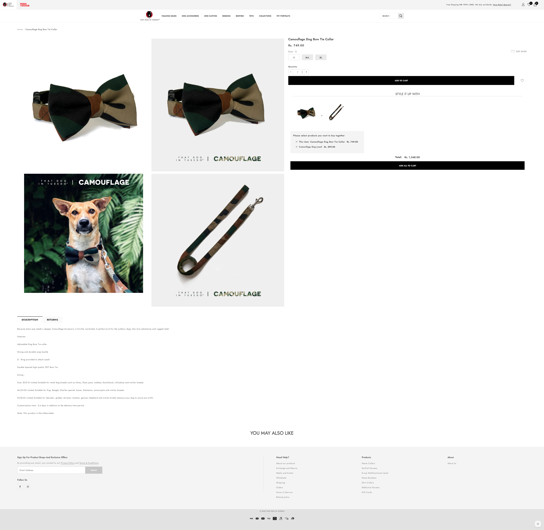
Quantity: (293, 66)
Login (522, 5)
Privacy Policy (68, 462)
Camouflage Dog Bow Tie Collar (322, 141)
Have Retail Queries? (502, 4)
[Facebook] (20, 486)
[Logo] (150, 15)
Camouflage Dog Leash (310, 146)
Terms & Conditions (89, 462)
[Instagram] (28, 486)
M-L (307, 57)
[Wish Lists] (522, 80)
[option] (84, 166)
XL (321, 57)
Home (20, 29)
